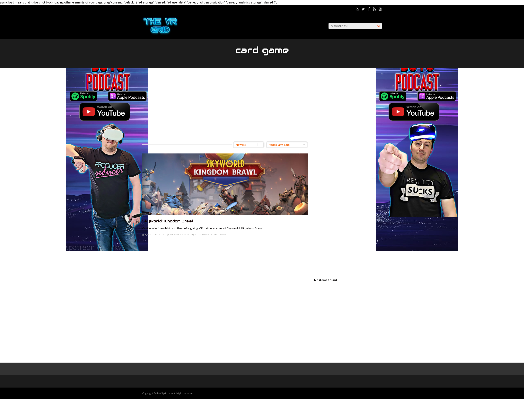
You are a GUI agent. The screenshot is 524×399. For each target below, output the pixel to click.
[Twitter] (363, 9)
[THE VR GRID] (160, 34)
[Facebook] (369, 9)
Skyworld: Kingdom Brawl (167, 221)
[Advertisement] (262, 104)
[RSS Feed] (357, 9)
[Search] (378, 26)
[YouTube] (374, 9)
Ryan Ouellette (154, 234)
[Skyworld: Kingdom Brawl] (225, 214)
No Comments (203, 234)
